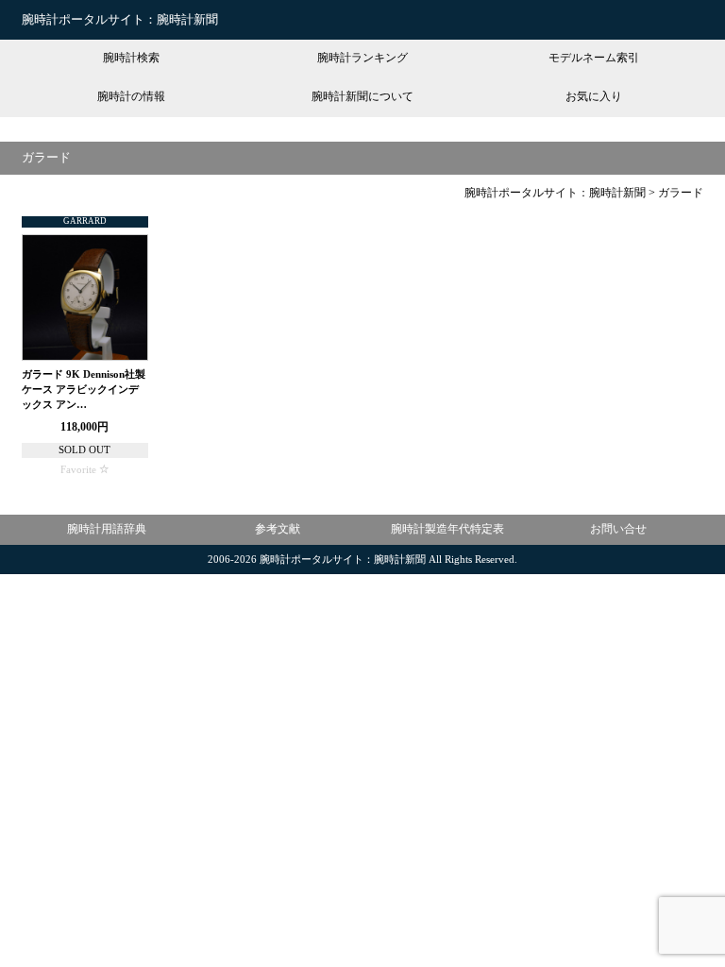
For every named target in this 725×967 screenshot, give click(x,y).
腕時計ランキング (362, 57)
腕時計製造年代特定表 (447, 528)
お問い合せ (618, 528)
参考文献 (277, 528)
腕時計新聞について (362, 96)
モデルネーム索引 (593, 57)
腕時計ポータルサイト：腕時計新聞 (120, 19)
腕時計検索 (131, 57)
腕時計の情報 (131, 96)
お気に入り (593, 96)
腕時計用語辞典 (106, 528)
